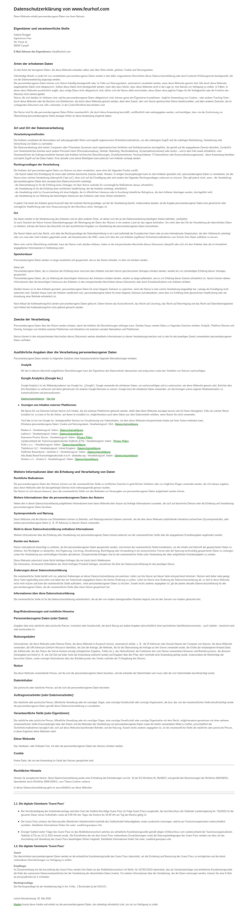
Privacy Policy (84, 437)
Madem (18, 904)
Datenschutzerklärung (32, 398)
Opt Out (51, 398)
